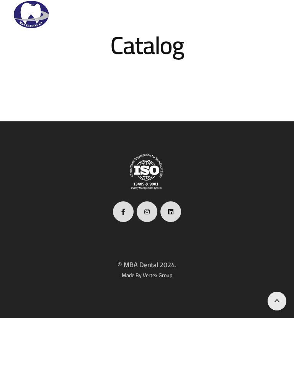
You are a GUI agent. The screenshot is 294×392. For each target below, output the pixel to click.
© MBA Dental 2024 (146, 264)
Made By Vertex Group (147, 275)
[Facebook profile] (123, 211)
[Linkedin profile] (170, 211)
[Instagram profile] (147, 211)
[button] (273, 13)
